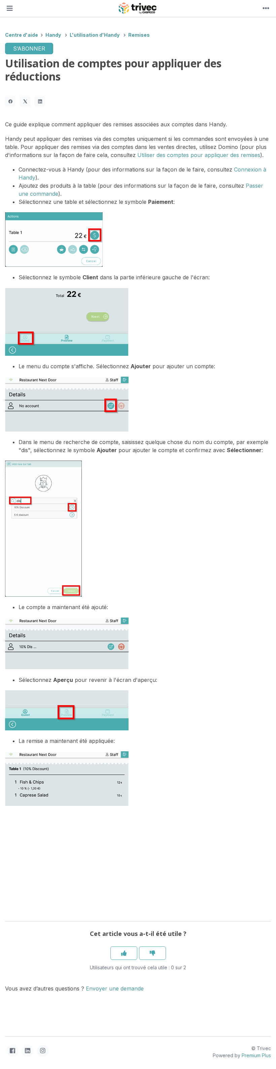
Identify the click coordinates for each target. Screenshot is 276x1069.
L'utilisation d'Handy (94, 35)
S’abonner (29, 48)
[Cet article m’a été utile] (123, 953)
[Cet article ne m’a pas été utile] (152, 953)
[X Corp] (25, 101)
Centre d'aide (21, 35)
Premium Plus (256, 1055)
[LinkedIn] (40, 101)
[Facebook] (10, 101)
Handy (53, 35)
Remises (139, 35)
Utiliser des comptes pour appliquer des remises (198, 155)
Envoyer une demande (115, 988)
